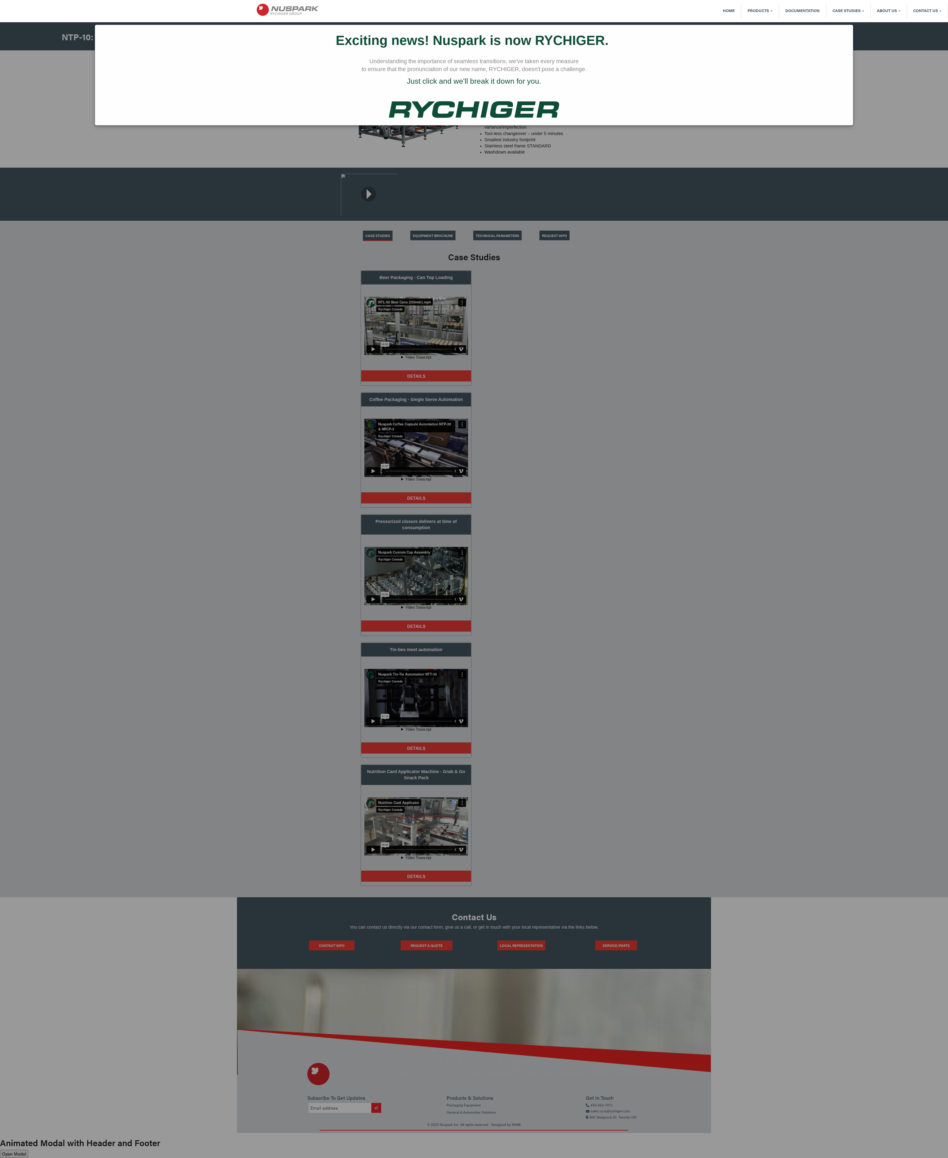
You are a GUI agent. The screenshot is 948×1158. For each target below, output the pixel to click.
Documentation (802, 10)
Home (729, 10)
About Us (887, 10)
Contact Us (926, 10)
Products (759, 10)
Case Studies (847, 10)
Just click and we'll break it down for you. (474, 81)
